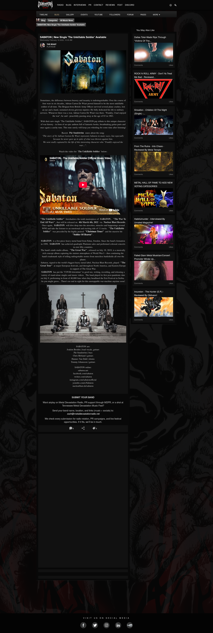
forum (130, 14)
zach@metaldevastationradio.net (83, 413)
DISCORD (129, 4)
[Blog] (38, 30)
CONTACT (98, 4)
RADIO (60, 4)
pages (143, 14)
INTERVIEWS (80, 4)
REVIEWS (110, 4)
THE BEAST (51, 44)
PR (90, 4)
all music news (66, 20)
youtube (98, 14)
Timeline (44, 14)
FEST (120, 4)
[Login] (170, 5)
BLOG (68, 4)
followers (114, 14)
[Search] (175, 5)
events (84, 14)
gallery (70, 14)
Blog (43, 20)
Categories (52, 20)
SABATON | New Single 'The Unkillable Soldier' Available (61, 24)
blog (56, 14)
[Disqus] (83, 468)
